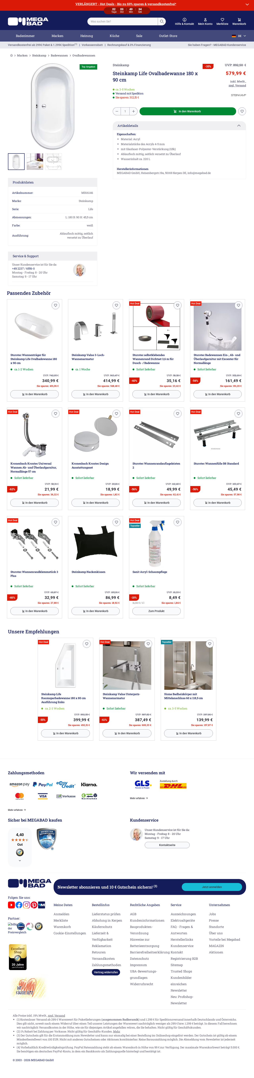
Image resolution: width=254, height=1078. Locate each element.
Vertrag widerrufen (106, 972)
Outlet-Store (168, 36)
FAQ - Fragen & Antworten (182, 930)
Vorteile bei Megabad (224, 939)
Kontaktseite (167, 845)
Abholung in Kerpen (107, 920)
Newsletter (179, 990)
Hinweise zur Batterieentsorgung (144, 942)
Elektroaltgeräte (183, 920)
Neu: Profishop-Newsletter (182, 1000)
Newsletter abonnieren (107, 887)
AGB (133, 914)
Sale (139, 36)
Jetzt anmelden (212, 887)
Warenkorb (62, 927)
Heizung (86, 36)
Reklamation (101, 946)
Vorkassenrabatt (92, 45)
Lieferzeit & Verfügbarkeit (102, 936)
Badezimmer (25, 36)
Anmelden (61, 914)
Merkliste (61, 920)
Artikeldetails (127, 125)
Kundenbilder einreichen (181, 980)
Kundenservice (182, 946)
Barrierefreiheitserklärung (150, 952)
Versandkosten (103, 958)
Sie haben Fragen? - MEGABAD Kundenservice (217, 45)
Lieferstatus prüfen (106, 914)
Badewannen (59, 55)
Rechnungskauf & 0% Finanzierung (129, 45)
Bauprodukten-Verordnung (141, 930)
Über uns (216, 933)
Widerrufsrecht (141, 984)
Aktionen (216, 952)
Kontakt (177, 952)
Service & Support (26, 256)
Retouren (99, 952)
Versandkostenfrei (41, 45)
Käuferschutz (102, 927)
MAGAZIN (216, 946)
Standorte (216, 927)
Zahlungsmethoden (106, 965)
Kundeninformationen (147, 920)
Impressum (138, 965)
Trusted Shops (181, 971)
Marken (58, 36)
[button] (184, 21)
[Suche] (162, 21)
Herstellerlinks (182, 939)
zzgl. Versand (56, 1015)
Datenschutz (139, 958)
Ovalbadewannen (83, 55)
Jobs (212, 914)
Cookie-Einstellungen (70, 933)
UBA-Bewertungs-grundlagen (143, 974)
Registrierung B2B (184, 958)
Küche (114, 36)
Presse (214, 920)
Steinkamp (39, 55)
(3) (155, 886)
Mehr (116, 1031)
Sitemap (177, 965)
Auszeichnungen (183, 914)
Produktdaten (23, 182)
